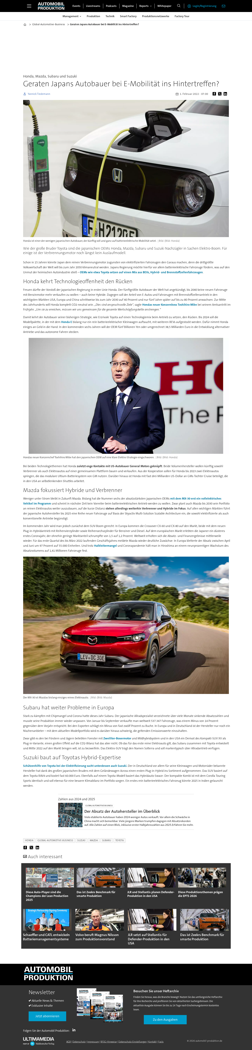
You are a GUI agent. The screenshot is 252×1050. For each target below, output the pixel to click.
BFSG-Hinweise (109, 1041)
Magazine (128, 6)
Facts (161, 1041)
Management (71, 16)
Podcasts (111, 6)
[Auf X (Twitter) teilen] (220, 94)
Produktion (93, 16)
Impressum (93, 1041)
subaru (106, 840)
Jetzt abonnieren (47, 1016)
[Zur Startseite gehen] (51, 6)
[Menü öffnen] (29, 6)
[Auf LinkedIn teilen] (226, 94)
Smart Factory (128, 16)
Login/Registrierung (205, 6)
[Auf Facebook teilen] (215, 94)
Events (76, 6)
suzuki (81, 840)
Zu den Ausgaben (165, 1019)
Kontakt (152, 1041)
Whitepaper (164, 6)
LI (74, 1030)
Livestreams (93, 6)
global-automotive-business (55, 840)
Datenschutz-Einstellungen (132, 1041)
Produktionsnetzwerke (155, 16)
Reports (144, 6)
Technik (110, 16)
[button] (29, 927)
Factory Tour (182, 16)
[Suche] (178, 6)
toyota (119, 840)
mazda (94, 840)
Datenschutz (79, 1041)
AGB (68, 1041)
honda (29, 840)
